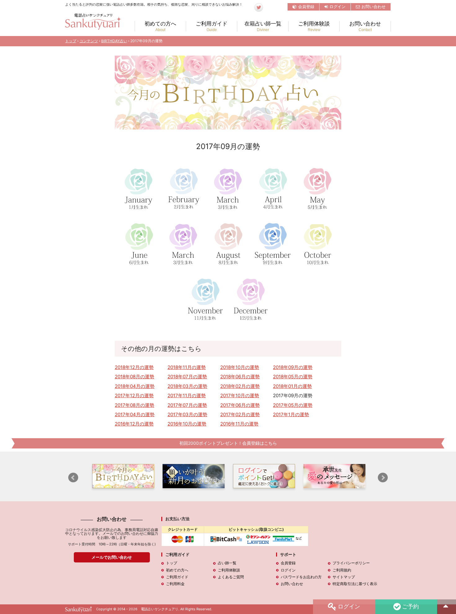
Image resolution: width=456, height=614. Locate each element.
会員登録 (306, 6)
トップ (70, 41)
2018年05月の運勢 (292, 377)
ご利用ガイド (211, 26)
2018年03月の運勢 (187, 386)
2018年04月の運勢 (134, 386)
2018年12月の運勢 (134, 367)
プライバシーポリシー (351, 563)
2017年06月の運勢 (240, 405)
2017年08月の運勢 (134, 405)
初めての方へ (160, 26)
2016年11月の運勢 (239, 424)
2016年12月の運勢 (134, 424)
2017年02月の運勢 (240, 414)
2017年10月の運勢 (239, 395)
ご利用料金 (175, 583)
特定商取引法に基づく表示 (355, 583)
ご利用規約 (342, 570)
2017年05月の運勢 (292, 405)
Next (383, 478)
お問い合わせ (373, 6)
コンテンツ (88, 41)
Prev (73, 478)
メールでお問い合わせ (112, 557)
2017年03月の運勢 (187, 414)
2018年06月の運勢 (240, 377)
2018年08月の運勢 (134, 377)
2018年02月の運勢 (240, 386)
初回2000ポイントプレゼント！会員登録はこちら (228, 443)
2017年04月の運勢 (134, 414)
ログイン (337, 6)
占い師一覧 (227, 563)
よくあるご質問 (231, 577)
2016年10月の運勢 (187, 424)
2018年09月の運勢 (292, 367)
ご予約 (410, 606)
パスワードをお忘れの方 (301, 577)
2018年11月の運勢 (187, 367)
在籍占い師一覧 (262, 26)
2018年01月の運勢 (292, 386)
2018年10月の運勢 (239, 367)
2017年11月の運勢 (187, 395)
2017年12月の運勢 (134, 395)
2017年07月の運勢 (187, 405)
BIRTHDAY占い (114, 41)
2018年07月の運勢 (187, 377)
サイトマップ (344, 577)
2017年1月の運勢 (291, 414)
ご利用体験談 (314, 26)
